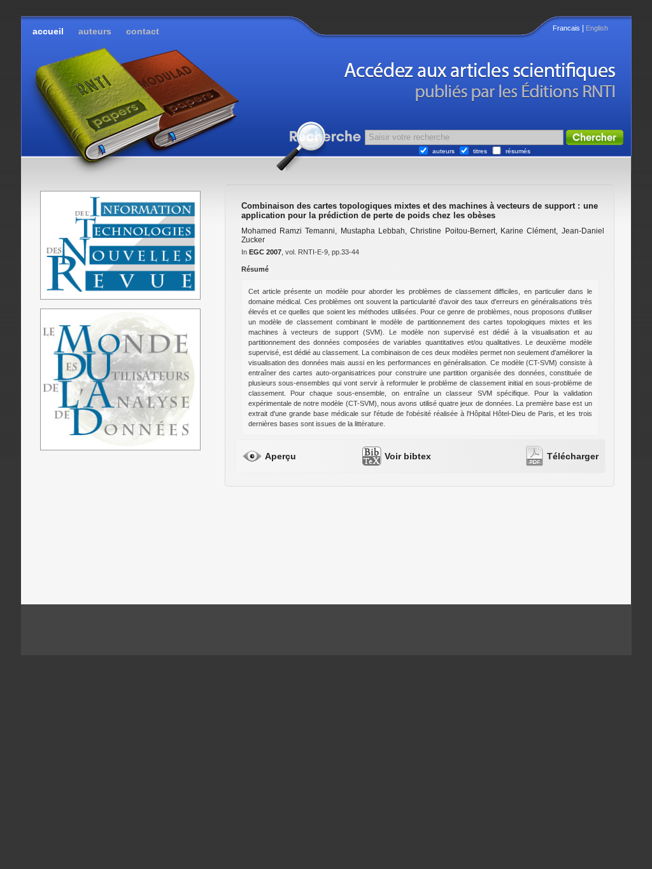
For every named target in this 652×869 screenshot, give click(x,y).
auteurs (94, 31)
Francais (566, 28)
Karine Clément (528, 230)
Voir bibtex (408, 456)
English (597, 28)
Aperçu (280, 456)
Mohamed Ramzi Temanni (288, 230)
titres (480, 151)
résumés (518, 151)
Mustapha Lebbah (373, 230)
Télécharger (573, 456)
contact (142, 31)
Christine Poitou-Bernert (452, 230)
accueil (48, 31)
